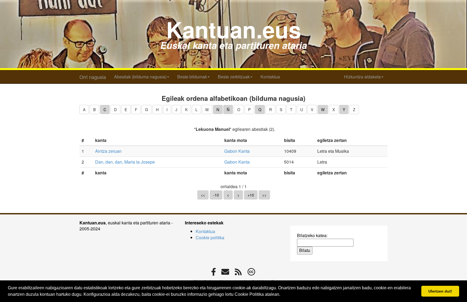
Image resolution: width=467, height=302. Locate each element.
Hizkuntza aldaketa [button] (362, 77)
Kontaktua (270, 77)
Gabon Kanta (237, 151)
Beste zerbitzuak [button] (234, 77)
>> (264, 195)
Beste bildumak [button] (192, 77)
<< (203, 195)
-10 (216, 195)
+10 (251, 195)
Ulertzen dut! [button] (440, 291)
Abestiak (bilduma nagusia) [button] (140, 77)
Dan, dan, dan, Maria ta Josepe (125, 162)
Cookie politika (210, 237)
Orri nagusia (92, 76)
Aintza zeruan (108, 151)
